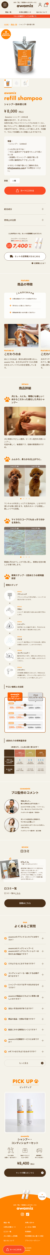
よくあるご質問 (30, 1227)
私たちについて (41, 12)
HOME (6, 24)
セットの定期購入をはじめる (27, 256)
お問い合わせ (29, 1222)
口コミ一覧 (7, 1231)
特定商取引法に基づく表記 (34, 1236)
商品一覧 (8, 12)
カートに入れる (27, 190)
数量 (6, 180)
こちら (17, 893)
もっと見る (23, 1063)
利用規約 (28, 1231)
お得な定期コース (25, 12)
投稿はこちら (25, 903)
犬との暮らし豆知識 (10, 1236)
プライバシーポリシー (32, 1240)
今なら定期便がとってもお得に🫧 (25, 16)
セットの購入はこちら (25, 1172)
